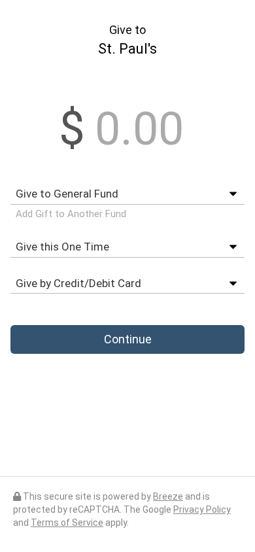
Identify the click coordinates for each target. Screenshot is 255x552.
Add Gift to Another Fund (71, 214)
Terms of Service (67, 522)
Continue (128, 339)
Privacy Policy (202, 509)
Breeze (168, 496)
